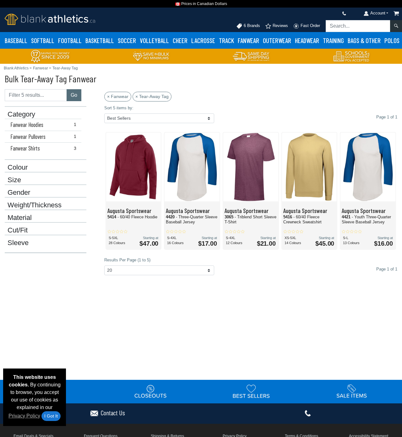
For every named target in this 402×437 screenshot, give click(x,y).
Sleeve (18, 242)
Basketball (99, 40)
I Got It (51, 415)
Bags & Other (364, 40)
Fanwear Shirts (43, 148)
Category (21, 114)
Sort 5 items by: (118, 108)
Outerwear (277, 40)
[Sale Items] (351, 391)
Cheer (180, 40)
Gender (19, 192)
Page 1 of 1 (386, 269)
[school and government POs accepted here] (352, 56)
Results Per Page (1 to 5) (127, 260)
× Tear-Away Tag (152, 96)
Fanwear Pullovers (43, 136)
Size (14, 180)
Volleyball (154, 40)
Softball (42, 40)
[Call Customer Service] (329, 13)
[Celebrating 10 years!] (50, 55)
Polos (391, 40)
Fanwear (248, 40)
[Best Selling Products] (251, 391)
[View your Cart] (396, 13)
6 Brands (251, 25)
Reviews (279, 25)
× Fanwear (117, 96)
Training (333, 40)
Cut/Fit (18, 230)
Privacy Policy (24, 415)
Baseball (16, 40)
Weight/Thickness (35, 205)
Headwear (307, 40)
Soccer (127, 40)
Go (74, 95)
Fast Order (309, 25)
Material (20, 217)
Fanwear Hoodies (43, 124)
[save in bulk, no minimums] (150, 55)
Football (70, 40)
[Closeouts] (150, 391)
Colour (18, 167)
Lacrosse (203, 40)
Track (226, 40)
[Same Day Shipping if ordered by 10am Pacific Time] (251, 55)
